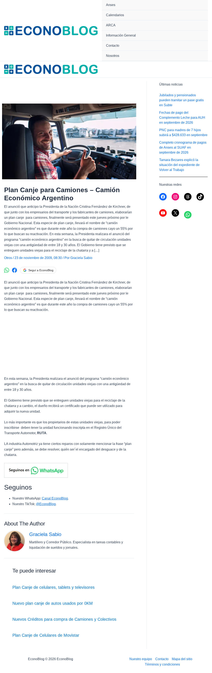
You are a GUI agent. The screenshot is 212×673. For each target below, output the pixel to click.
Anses (110, 5)
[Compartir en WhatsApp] (6, 270)
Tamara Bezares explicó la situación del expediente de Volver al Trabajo (179, 165)
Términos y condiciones (162, 664)
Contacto (112, 45)
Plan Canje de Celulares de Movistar (45, 635)
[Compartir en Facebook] (14, 270)
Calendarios (115, 15)
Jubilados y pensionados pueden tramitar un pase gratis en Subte (181, 100)
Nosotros (112, 55)
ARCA (111, 25)
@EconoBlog (46, 504)
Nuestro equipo (140, 659)
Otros (8, 258)
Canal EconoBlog (55, 498)
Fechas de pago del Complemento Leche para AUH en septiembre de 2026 (182, 117)
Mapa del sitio (182, 659)
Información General (121, 35)
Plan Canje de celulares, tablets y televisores (53, 587)
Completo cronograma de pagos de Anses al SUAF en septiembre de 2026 (182, 147)
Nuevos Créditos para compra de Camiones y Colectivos (64, 619)
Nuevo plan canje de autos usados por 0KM (52, 603)
